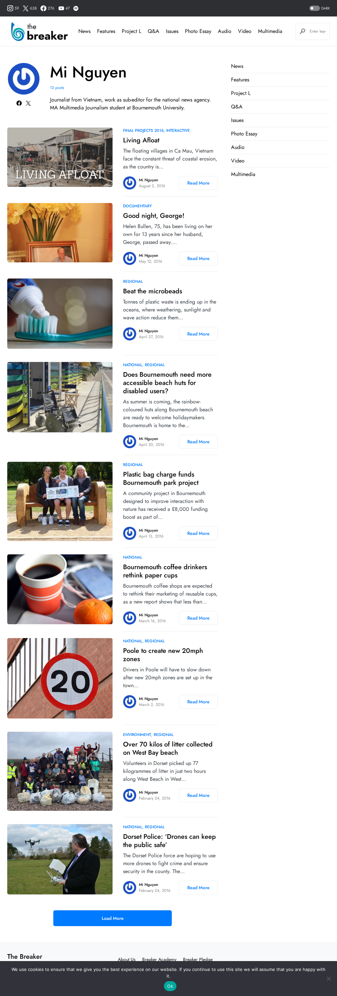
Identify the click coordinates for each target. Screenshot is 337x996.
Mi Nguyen (148, 180)
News (237, 66)
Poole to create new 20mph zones (163, 655)
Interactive (178, 130)
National (132, 365)
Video (238, 160)
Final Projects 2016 (143, 130)
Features (240, 79)
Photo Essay (244, 133)
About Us (127, 959)
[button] (319, 8)
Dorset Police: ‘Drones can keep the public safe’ (169, 841)
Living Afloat (141, 140)
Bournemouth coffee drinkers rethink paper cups (165, 571)
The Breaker (24, 956)
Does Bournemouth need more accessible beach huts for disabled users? (167, 382)
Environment (137, 735)
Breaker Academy (159, 959)
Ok (170, 986)
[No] (328, 978)
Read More (198, 183)
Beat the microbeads (152, 291)
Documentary (137, 206)
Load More (113, 918)
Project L (240, 93)
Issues (237, 120)
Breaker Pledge (198, 959)
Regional (133, 281)
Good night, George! (153, 216)
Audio (238, 147)
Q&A (237, 106)
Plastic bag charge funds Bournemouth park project (160, 478)
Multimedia (243, 174)
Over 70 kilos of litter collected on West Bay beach (168, 748)
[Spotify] (75, 8)
